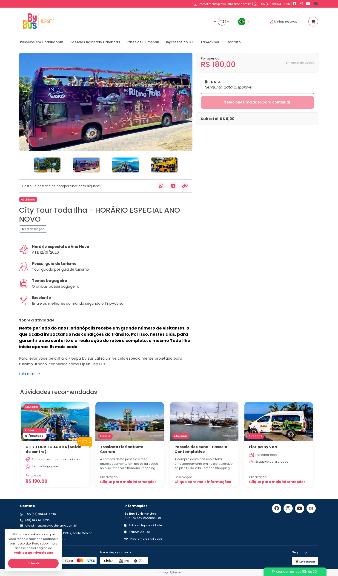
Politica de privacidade (145, 525)
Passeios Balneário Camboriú (95, 42)
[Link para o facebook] (295, 3)
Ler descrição (34, 229)
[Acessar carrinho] (313, 21)
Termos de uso (139, 532)
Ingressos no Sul (180, 42)
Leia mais (28, 373)
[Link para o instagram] (302, 3)
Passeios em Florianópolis (41, 42)
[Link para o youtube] (308, 3)
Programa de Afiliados (146, 539)
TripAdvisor (210, 42)
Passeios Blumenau (143, 42)
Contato (233, 42)
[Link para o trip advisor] (315, 3)
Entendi (33, 563)
